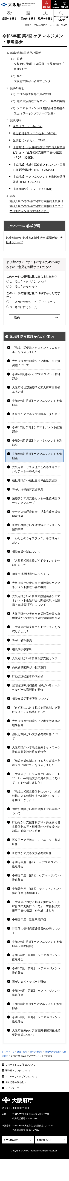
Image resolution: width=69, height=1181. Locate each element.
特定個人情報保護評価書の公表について (36, 930)
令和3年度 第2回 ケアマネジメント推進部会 (36, 970)
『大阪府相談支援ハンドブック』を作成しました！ (36, 629)
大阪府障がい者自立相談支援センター (36, 658)
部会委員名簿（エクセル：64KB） (35, 133)
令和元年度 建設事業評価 (29, 919)
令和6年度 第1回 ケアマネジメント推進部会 (37, 442)
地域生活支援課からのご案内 (32, 337)
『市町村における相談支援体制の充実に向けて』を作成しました (36, 709)
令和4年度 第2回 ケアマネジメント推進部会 (37, 1006)
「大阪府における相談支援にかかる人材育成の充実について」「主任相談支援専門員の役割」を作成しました (36, 906)
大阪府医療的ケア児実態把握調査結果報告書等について (36, 1032)
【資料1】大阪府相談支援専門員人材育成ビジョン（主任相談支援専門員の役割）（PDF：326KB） (39, 152)
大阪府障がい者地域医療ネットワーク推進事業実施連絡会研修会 (36, 749)
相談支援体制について (26, 551)
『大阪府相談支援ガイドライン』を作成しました (36, 562)
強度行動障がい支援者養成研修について (36, 736)
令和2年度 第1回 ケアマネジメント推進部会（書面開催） (37, 944)
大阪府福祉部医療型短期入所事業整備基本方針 (36, 389)
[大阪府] (18, 4)
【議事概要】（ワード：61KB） (33, 188)
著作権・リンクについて (18, 1070)
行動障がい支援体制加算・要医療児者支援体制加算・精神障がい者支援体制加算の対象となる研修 (36, 826)
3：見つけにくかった (23, 307)
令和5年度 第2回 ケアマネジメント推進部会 (37, 456)
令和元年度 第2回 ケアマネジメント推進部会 (37, 877)
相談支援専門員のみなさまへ (30, 573)
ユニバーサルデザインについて (21, 1076)
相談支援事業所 (22, 649)
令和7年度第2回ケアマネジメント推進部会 (36, 376)
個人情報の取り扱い (15, 1082)
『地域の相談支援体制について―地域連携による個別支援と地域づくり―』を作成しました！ (36, 796)
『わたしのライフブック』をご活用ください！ (36, 540)
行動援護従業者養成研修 (27, 676)
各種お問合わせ (44, 1140)
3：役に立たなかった (23, 286)
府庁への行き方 (11, 1140)
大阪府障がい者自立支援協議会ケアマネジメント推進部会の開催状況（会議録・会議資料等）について (36, 600)
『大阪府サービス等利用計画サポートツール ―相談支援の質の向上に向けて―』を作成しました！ (36, 778)
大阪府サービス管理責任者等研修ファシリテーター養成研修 (36, 469)
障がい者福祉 (36, 1052)
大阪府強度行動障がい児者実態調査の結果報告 (36, 723)
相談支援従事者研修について (30, 698)
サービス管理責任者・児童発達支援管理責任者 (36, 513)
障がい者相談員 (22, 640)
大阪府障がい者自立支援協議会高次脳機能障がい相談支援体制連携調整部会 (36, 615)
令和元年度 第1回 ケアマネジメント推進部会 (37, 864)
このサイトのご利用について (20, 1064)
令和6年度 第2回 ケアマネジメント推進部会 (37, 429)
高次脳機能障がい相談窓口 (29, 667)
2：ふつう (40, 281)
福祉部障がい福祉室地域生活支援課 (34, 480)
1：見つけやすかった (23, 302)
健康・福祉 (22, 1052)
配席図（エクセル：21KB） (30, 140)
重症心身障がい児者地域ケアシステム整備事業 (36, 527)
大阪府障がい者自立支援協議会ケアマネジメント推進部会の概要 (36, 585)
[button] (46, 4)
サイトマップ (12, 1088)
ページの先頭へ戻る (62, 1101)
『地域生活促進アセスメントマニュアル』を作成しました (36, 349)
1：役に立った (19, 281)
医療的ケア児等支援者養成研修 (32, 853)
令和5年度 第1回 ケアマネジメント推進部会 (36, 1019)
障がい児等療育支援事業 (27, 489)
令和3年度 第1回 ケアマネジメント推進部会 (36, 957)
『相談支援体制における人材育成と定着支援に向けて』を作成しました (36, 763)
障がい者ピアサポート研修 (29, 981)
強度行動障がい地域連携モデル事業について (36, 811)
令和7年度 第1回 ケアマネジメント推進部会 (37, 403)
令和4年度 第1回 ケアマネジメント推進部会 (36, 992)
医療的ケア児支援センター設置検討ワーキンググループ (36, 500)
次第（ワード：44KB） (27, 126)
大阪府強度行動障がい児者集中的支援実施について (36, 363)
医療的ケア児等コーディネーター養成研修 (36, 842)
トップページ (8, 1052)
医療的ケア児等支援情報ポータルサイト (36, 416)
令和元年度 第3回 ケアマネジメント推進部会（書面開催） (37, 890)
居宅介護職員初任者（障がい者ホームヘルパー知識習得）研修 (36, 687)
